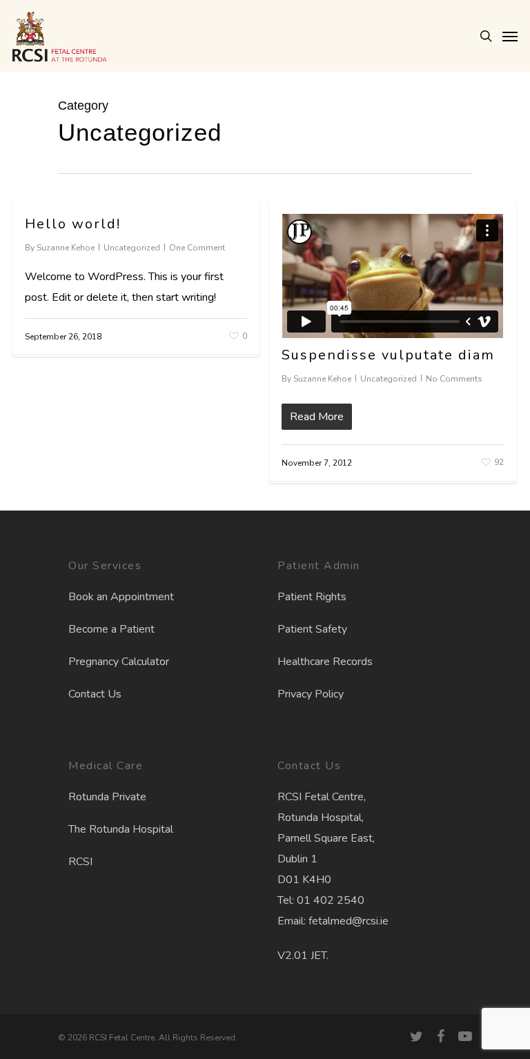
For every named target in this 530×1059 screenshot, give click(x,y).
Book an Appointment (121, 596)
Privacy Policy (310, 694)
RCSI (80, 861)
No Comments (454, 378)
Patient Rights (311, 596)
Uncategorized (132, 247)
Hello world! (73, 224)
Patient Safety (312, 629)
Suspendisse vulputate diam (388, 355)
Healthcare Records (325, 661)
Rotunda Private (107, 796)
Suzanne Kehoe (66, 247)
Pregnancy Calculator (118, 661)
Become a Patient (111, 629)
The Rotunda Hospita (119, 829)
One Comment (197, 247)
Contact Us (94, 694)
